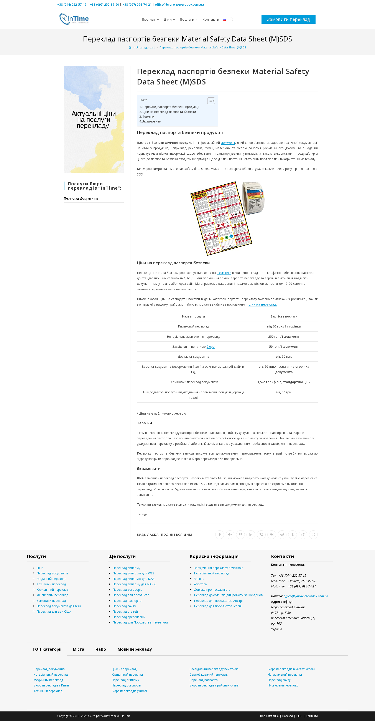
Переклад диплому (126, 568)
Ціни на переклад (124, 669)
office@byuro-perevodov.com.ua (179, 4)
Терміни (148, 116)
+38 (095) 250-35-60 (104, 4)
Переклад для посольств (131, 595)
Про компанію (269, 716)
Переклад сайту (124, 606)
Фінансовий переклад (52, 595)
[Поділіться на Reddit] (282, 534)
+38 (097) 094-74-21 (136, 4)
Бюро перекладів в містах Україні (291, 669)
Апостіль (200, 584)
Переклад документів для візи (59, 606)
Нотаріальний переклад (211, 573)
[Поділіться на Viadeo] (303, 534)
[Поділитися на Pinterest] (240, 534)
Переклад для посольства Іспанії (218, 606)
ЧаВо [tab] (100, 649)
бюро (211, 346)
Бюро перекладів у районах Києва (214, 685)
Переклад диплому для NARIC (134, 584)
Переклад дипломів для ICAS (134, 579)
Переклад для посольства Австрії (218, 601)
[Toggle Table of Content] (209, 100)
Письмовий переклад (283, 685)
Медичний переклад (51, 579)
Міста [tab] (78, 649)
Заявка (199, 579)
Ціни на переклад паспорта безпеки (169, 112)
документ (228, 143)
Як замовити (151, 121)
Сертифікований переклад (209, 674)
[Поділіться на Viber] (261, 534)
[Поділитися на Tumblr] (292, 534)
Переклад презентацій (129, 617)
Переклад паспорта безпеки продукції (170, 107)
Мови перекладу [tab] (134, 649)
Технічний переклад (51, 584)
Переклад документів (81, 198)
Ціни (40, 568)
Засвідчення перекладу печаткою (218, 568)
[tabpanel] (187, 682)
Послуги (287, 716)
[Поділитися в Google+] (230, 534)
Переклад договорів (127, 589)
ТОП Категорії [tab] (47, 649)
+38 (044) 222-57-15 (71, 4)
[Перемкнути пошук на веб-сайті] (231, 19)
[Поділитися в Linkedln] (251, 534)
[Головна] (130, 47)
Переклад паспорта (127, 601)
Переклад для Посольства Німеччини (140, 622)
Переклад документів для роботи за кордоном (228, 595)
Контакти (312, 716)
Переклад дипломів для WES (133, 573)
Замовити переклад (51, 601)
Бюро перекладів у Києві (51, 685)
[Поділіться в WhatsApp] (313, 534)
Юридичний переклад (52, 589)
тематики (224, 273)
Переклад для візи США (54, 611)
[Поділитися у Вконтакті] (271, 534)
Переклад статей (125, 611)
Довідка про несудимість (212, 589)
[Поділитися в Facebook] (219, 534)
